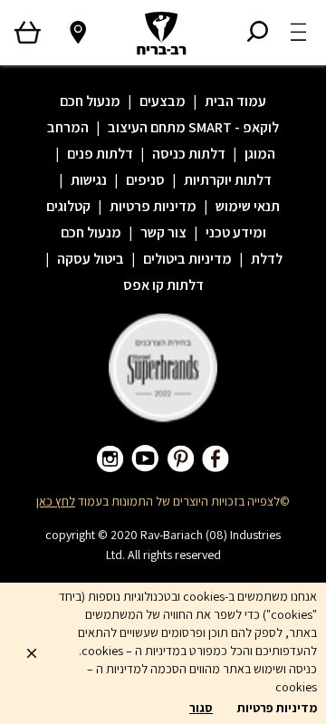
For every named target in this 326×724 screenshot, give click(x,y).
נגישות (89, 179)
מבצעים (162, 101)
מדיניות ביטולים (187, 258)
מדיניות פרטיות (153, 206)
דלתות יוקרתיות (228, 179)
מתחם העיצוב (147, 127)
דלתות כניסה (188, 153)
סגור (201, 708)
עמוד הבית (235, 101)
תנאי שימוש (248, 206)
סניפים (145, 179)
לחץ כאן (55, 501)
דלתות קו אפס (163, 284)
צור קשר (163, 232)
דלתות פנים (100, 153)
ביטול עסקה (90, 258)
